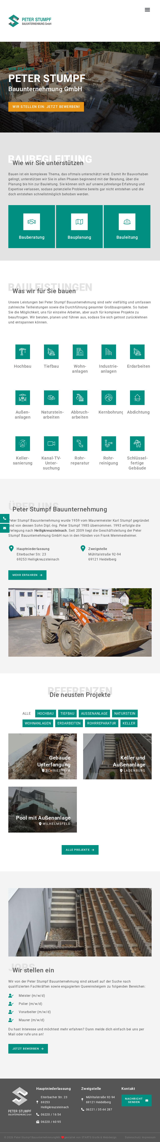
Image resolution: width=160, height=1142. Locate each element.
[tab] (26, 713)
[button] (147, 9)
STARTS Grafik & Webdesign (99, 1137)
